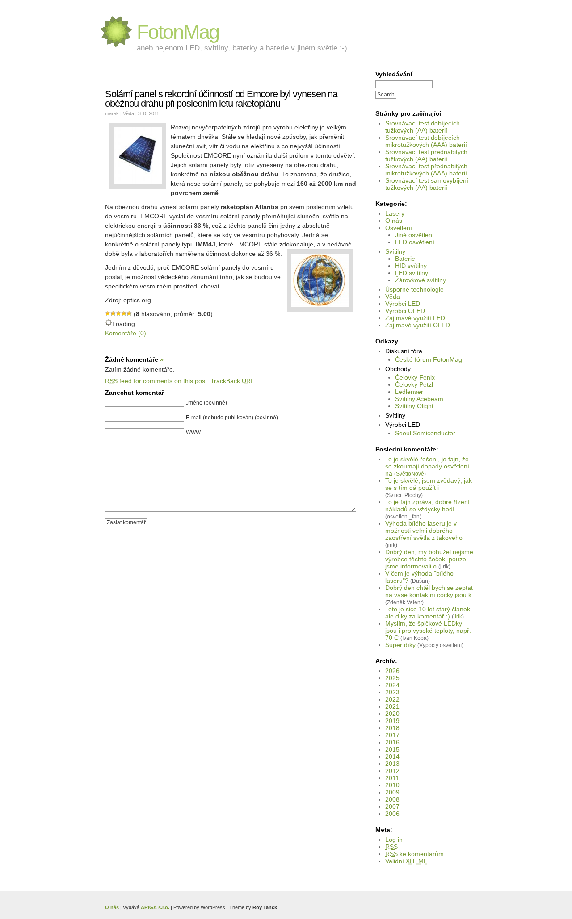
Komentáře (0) (125, 333)
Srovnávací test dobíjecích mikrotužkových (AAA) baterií (426, 141)
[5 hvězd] (129, 313)
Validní (406, 861)
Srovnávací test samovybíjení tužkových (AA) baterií (426, 184)
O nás (393, 220)
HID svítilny (411, 265)
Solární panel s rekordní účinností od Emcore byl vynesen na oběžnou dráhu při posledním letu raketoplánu (221, 98)
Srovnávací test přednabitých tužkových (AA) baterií (426, 155)
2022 (392, 699)
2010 (392, 785)
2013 (392, 763)
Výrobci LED (402, 303)
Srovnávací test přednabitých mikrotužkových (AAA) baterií (426, 170)
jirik (458, 616)
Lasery (394, 213)
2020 (392, 713)
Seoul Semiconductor (425, 433)
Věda (392, 296)
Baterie (405, 258)
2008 (392, 799)
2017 (392, 735)
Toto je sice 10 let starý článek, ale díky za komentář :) (428, 613)
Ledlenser (409, 391)
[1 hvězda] (107, 313)
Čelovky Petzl (414, 384)
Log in (394, 839)
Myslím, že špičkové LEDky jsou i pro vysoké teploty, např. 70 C (428, 630)
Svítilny (395, 251)
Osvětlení (398, 227)
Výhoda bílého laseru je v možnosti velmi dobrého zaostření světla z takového (424, 530)
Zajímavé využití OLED (417, 325)
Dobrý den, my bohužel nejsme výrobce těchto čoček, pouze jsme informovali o (429, 559)
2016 (392, 742)
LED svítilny (411, 272)
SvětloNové (410, 473)
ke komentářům (414, 853)
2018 (392, 727)
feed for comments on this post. (157, 380)
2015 (392, 749)
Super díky (400, 644)
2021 (392, 706)
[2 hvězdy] (113, 313)
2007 (392, 806)
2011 (392, 777)
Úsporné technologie (414, 289)
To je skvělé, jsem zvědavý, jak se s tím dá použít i (428, 484)
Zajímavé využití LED (415, 318)
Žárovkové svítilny (420, 280)
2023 (392, 692)
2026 (392, 670)
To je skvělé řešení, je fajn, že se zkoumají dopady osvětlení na (427, 466)
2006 (392, 813)
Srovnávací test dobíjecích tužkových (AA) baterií (422, 127)
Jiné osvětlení (414, 234)
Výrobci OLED (405, 310)
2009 (392, 792)
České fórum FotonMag (428, 359)
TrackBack (231, 380)
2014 (392, 756)
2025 (392, 677)
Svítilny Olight (414, 405)
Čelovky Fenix (415, 377)
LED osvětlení (414, 242)
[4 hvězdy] (123, 313)
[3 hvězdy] (118, 313)
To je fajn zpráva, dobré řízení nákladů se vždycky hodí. (427, 505)
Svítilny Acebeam (419, 398)
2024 (392, 685)
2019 (392, 720)
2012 (392, 770)
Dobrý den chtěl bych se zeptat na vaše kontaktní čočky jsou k (429, 591)
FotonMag (178, 32)
